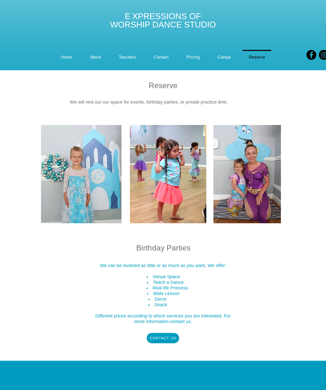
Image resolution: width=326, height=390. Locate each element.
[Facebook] (311, 55)
